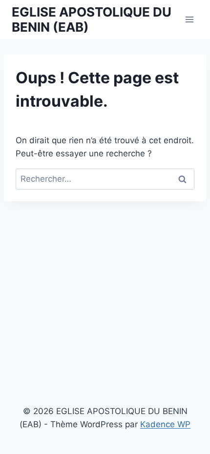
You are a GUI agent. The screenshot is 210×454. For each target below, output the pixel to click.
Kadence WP (165, 424)
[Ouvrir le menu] (189, 19)
